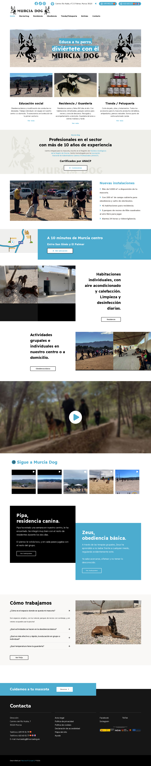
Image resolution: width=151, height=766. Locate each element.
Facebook (104, 718)
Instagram (104, 721)
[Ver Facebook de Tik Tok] (40, 4)
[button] (24, 482)
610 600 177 (128, 4)
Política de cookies (63, 725)
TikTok (125, 718)
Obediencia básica (43, 369)
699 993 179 (108, 4)
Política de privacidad (64, 721)
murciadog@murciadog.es (28, 739)
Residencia (111, 319)
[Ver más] (31, 85)
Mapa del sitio (61, 732)
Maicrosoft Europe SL (28, 761)
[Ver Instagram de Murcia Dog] (44, 4)
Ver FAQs (19, 657)
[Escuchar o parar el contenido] (95, 3)
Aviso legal (59, 718)
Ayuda (58, 735)
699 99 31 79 (24, 732)
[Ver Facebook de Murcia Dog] (36, 4)
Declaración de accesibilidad (67, 728)
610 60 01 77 (24, 735)
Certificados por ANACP (75, 161)
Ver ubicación (61, 251)
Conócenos (77, 168)
